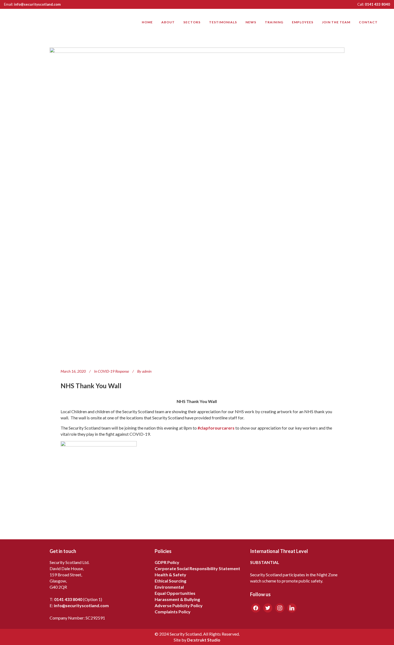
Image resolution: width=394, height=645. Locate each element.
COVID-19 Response (113, 371)
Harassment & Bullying (177, 599)
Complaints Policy (173, 611)
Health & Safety (170, 574)
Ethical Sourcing (170, 580)
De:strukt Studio (203, 639)
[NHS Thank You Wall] (197, 203)
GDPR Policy (167, 562)
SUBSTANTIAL (264, 562)
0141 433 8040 (377, 4)
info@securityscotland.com (37, 4)
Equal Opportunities (175, 593)
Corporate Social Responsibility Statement (197, 568)
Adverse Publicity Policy (179, 605)
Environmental (169, 586)
